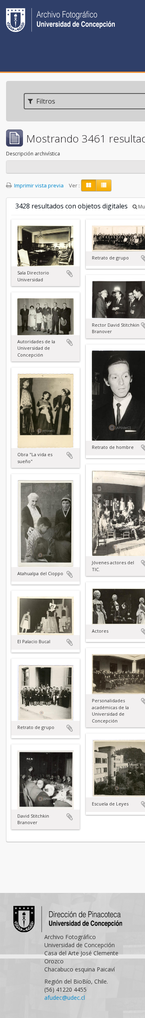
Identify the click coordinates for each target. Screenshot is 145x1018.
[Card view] (88, 185)
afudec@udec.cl (64, 997)
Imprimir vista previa (38, 185)
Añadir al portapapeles (70, 274)
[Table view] (104, 185)
